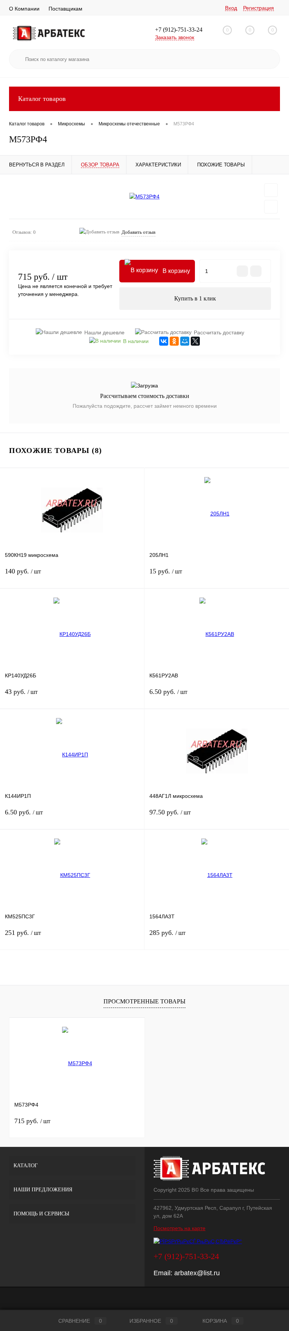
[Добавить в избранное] (271, 190)
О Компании (24, 9)
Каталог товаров (42, 98)
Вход (231, 8)
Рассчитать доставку (219, 332)
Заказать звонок (174, 37)
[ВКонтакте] (163, 341)
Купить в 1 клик (195, 298)
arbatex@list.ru (197, 1273)
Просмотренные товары (144, 1001)
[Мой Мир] (184, 341)
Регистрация (258, 8)
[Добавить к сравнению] (271, 206)
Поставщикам (65, 9)
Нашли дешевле (104, 332)
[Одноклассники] (174, 341)
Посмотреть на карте (179, 1228)
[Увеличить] (144, 196)
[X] (195, 341)
